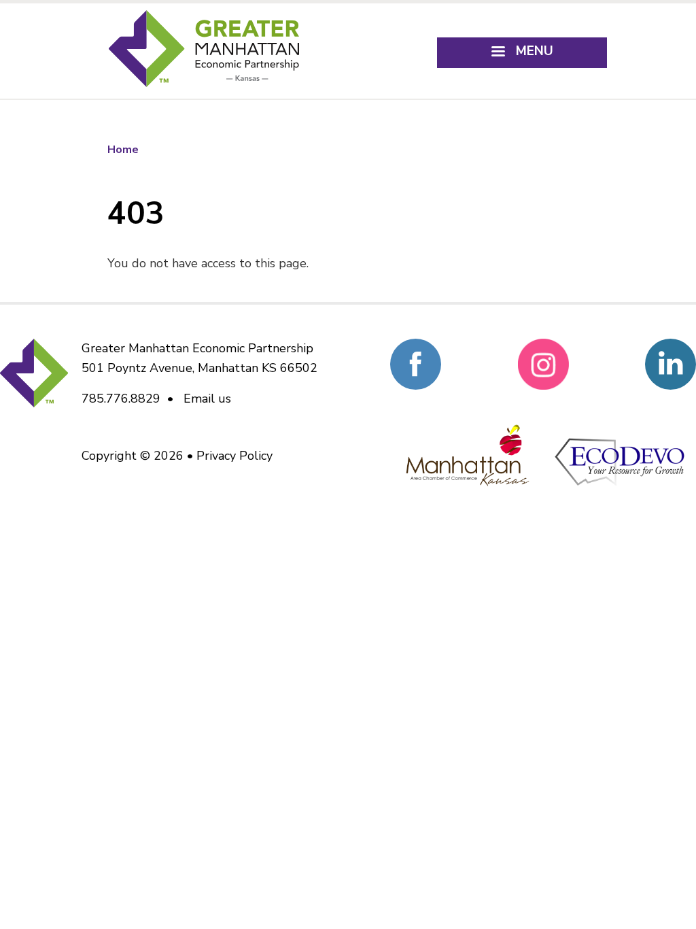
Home (123, 149)
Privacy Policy (234, 455)
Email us (207, 398)
